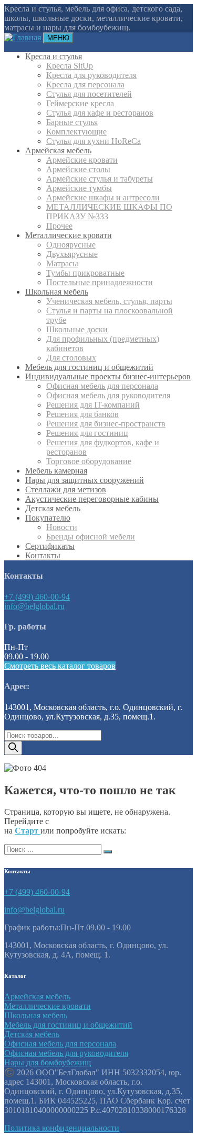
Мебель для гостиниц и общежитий (89, 367)
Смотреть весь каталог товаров (60, 665)
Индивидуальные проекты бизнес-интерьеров (108, 376)
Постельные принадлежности (99, 282)
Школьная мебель (56, 291)
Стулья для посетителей (89, 93)
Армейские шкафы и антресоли (103, 197)
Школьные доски (77, 329)
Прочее (59, 225)
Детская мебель (52, 508)
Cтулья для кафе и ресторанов (99, 112)
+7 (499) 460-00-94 (37, 596)
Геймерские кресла (80, 103)
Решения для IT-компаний (93, 404)
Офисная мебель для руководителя (108, 395)
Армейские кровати (82, 159)
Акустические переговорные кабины (92, 498)
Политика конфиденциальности (61, 1127)
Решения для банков (82, 414)
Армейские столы (78, 169)
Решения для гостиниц (87, 433)
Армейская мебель (58, 150)
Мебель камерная (56, 470)
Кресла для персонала (85, 84)
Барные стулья (72, 122)
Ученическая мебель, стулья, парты (109, 301)
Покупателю (47, 517)
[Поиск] (13, 748)
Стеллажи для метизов (65, 489)
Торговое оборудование (88, 461)
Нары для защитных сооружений (84, 480)
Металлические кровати (68, 235)
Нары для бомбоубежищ (47, 1062)
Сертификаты (50, 546)
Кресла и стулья (53, 56)
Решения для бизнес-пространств (105, 423)
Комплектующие (76, 131)
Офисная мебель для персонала (102, 385)
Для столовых (71, 357)
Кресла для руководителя (91, 75)
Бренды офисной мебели (90, 536)
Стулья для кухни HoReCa (93, 141)
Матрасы (62, 263)
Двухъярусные (72, 254)
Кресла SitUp (69, 65)
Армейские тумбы (79, 188)
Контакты (42, 555)
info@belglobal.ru (34, 606)
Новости (61, 527)
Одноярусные (71, 244)
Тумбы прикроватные (85, 272)
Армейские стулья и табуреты (99, 178)
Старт (27, 830)
